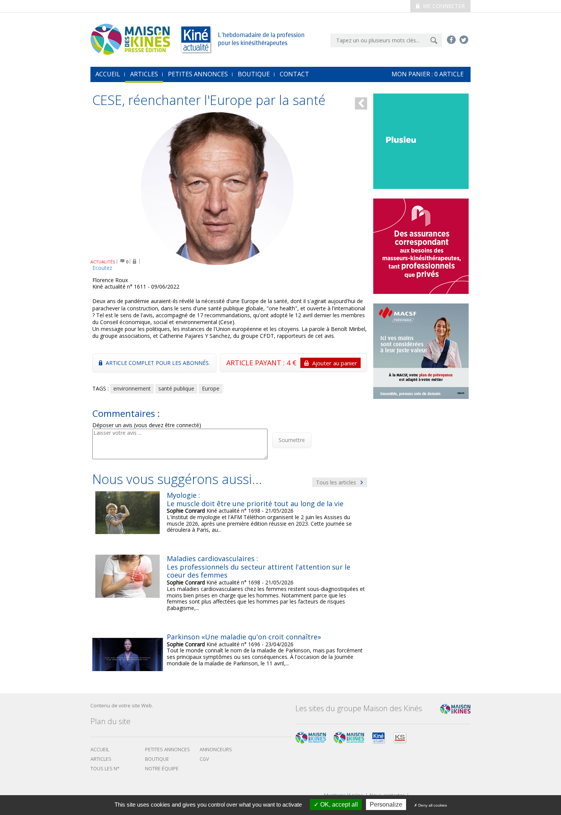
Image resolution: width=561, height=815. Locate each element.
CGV (204, 759)
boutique (157, 759)
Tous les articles (337, 482)
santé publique (176, 388)
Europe (210, 388)
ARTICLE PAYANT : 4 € (291, 362)
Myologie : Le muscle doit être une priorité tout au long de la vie (255, 499)
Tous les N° (104, 768)
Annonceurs (216, 749)
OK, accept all (338, 804)
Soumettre (292, 440)
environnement (132, 388)
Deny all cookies (432, 805)
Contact (294, 74)
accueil (107, 74)
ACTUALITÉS (102, 262)
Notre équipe (162, 768)
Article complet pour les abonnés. (157, 362)
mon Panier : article (428, 74)
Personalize (386, 804)
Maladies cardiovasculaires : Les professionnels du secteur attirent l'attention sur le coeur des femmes (258, 566)
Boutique (254, 74)
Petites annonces (198, 74)
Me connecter (443, 6)
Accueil (99, 749)
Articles (144, 74)
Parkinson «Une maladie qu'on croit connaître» (244, 636)
